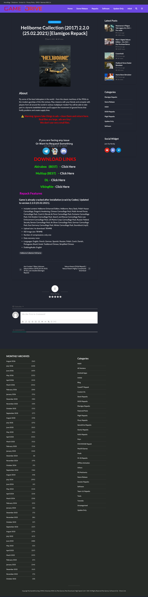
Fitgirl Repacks (82, 415)
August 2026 (10, 361)
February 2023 (11, 560)
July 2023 (9, 536)
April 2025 (10, 437)
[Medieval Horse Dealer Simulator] (109, 65)
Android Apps (82, 373)
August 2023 (10, 531)
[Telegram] (118, 150)
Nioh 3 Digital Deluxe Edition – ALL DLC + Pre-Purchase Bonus (123, 42)
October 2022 (11, 579)
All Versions (81, 368)
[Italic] (26, 321)
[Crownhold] (109, 56)
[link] (55, 130)
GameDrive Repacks (84, 425)
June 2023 (10, 541)
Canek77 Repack (83, 387)
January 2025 (11, 451)
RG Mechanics (82, 472)
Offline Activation (83, 463)
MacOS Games (82, 449)
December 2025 (12, 399)
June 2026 (10, 371)
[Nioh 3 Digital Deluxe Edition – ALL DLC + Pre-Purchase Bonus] (109, 42)
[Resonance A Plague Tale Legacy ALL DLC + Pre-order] (109, 28)
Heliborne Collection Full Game (30, 253)
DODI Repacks (82, 401)
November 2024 (12, 461)
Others (79, 468)
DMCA (38, 2)
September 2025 (12, 413)
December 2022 (11, 569)
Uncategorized (82, 505)
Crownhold (119, 54)
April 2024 (10, 494)
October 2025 (11, 408)
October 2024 (11, 465)
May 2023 (10, 546)
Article (79, 378)
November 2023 (12, 517)
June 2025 (10, 427)
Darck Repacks (82, 397)
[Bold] (22, 321)
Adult (130, 8)
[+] (55, 321)
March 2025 (10, 442)
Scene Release (82, 8)
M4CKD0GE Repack (84, 444)
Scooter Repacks (83, 482)
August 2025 (10, 418)
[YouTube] (107, 150)
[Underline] (29, 321)
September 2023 (12, 527)
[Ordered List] (35, 321)
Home (70, 8)
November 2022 (12, 574)
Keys (79, 439)
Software (105, 8)
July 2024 (9, 479)
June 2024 (10, 484)
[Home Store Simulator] (109, 77)
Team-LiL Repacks (83, 491)
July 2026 (9, 366)
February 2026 (11, 390)
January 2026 (11, 394)
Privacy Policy (30, 2)
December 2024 (12, 456)
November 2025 (12, 404)
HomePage (7, 2)
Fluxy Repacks (82, 420)
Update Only (118, 8)
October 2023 (11, 522)
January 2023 (11, 565)
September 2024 (12, 470)
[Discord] (112, 150)
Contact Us (22, 2)
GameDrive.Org (34, 591)
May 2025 (10, 432)
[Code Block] (45, 321)
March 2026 (10, 385)
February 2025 (11, 446)
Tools (79, 496)
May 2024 (10, 489)
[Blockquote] (42, 321)
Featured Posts (82, 411)
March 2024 (10, 498)
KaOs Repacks (82, 434)
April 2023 (10, 550)
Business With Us (46, 2)
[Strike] (32, 321)
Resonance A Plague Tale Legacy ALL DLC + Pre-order (123, 28)
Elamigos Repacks (54, 22)
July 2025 (9, 423)
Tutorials (80, 501)
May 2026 (10, 375)
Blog (79, 382)
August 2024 (10, 475)
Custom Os (81, 392)
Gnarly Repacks (82, 430)
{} (51, 321)
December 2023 (12, 513)
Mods (79, 453)
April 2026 (10, 380)
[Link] (48, 321)
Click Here (69, 166)
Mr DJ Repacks (82, 458)
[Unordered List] (39, 321)
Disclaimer (14, 2)
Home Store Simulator (123, 75)
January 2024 (11, 508)
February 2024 (11, 503)
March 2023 (10, 555)
